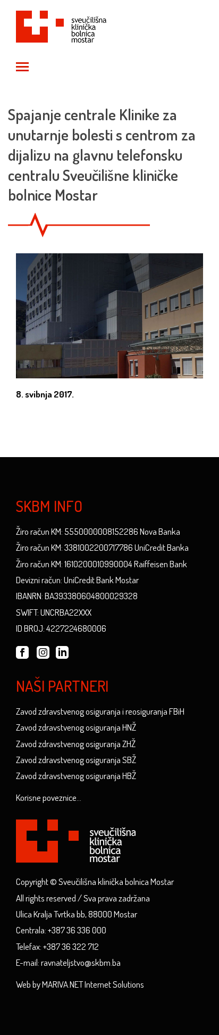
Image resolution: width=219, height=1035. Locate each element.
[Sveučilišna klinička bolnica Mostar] (61, 24)
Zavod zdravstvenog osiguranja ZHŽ (76, 743)
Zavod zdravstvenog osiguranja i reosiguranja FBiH (100, 711)
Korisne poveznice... (48, 797)
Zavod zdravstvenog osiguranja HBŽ (76, 775)
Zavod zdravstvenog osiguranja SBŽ (76, 759)
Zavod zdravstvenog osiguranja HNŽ (76, 727)
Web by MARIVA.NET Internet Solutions (80, 984)
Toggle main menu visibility (21, 66)
